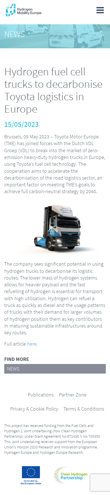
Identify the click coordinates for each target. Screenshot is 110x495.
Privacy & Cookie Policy (34, 408)
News (13, 368)
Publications (41, 394)
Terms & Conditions (83, 408)
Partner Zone (73, 394)
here (32, 344)
